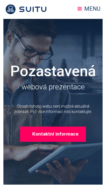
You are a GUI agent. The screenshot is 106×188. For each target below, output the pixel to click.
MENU (92, 8)
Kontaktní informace (55, 134)
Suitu (26, 9)
